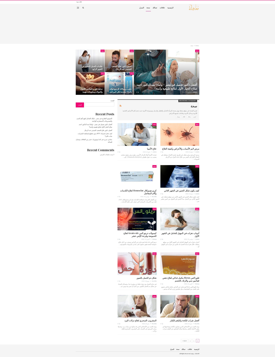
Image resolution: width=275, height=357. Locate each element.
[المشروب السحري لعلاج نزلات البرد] (137, 306)
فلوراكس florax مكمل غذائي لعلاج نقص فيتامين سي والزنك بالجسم (181, 279)
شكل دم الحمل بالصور (147, 277)
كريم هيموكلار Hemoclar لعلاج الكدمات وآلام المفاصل (138, 192)
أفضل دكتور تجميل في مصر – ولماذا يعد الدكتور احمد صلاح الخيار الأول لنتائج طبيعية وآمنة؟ (166, 86)
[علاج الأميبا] (137, 134)
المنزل (141, 7)
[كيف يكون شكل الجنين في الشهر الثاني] (179, 176)
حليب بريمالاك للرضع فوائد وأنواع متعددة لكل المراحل (120, 90)
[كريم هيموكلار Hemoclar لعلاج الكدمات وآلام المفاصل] (137, 176)
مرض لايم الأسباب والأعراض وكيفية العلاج (180, 148)
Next (185, 341)
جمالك (155, 7)
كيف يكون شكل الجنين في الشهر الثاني (181, 190)
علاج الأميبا (152, 148)
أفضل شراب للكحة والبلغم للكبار (184, 320)
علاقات (162, 7)
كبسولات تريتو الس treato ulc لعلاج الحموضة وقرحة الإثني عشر (140, 234)
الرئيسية (170, 7)
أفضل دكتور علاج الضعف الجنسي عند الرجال (121, 67)
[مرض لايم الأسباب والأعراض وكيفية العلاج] (179, 134)
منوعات (178, 116)
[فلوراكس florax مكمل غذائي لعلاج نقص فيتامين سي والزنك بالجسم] (179, 263)
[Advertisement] (137, 27)
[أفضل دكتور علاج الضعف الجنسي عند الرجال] (119, 61)
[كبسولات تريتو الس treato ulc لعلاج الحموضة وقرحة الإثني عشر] (137, 219)
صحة (148, 7)
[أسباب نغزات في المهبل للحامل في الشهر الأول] (179, 219)
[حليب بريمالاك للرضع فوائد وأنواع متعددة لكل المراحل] (119, 83)
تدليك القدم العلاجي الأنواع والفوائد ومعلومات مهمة (91, 90)
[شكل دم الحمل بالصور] (137, 263)
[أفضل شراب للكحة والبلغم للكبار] (179, 306)
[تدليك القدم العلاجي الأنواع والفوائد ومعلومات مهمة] (90, 83)
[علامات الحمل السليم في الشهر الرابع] (90, 61)
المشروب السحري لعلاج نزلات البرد (141, 320)
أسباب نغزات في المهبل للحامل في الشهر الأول (180, 234)
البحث (112, 100)
